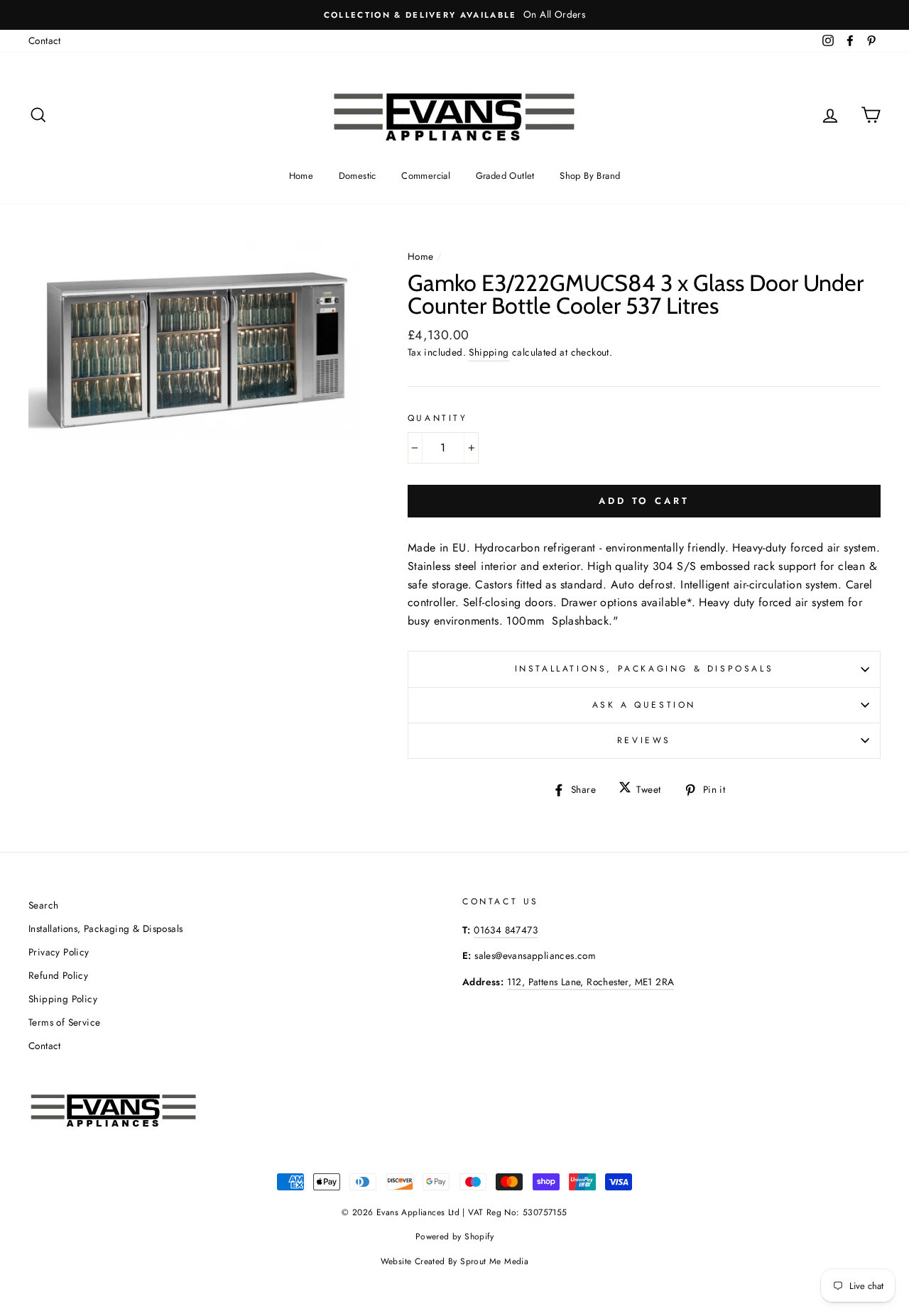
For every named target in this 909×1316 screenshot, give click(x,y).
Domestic (357, 175)
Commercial (425, 175)
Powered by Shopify (454, 1236)
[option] (454, 15)
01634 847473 (506, 930)
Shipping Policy (62, 999)
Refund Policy (58, 975)
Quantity (438, 418)
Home (301, 175)
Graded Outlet (505, 175)
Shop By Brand (590, 175)
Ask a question (644, 704)
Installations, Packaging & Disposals (644, 668)
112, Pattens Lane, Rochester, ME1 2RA (591, 982)
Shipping (488, 352)
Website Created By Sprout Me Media (455, 1261)
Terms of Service (64, 1022)
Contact (44, 40)
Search (43, 905)
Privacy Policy (58, 952)
